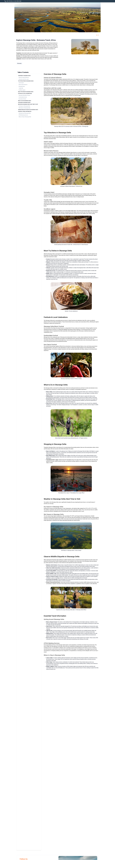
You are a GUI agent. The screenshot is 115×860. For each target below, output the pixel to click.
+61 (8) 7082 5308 (17, 1)
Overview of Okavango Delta (24, 75)
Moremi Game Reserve (23, 84)
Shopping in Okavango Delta (24, 102)
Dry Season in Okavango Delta (24, 106)
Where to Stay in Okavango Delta (25, 116)
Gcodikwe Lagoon (22, 89)
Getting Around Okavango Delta (25, 113)
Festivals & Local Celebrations (25, 93)
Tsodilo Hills (21, 88)
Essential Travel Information (24, 111)
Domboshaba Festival (23, 97)
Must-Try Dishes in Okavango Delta (25, 91)
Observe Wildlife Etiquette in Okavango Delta (28, 109)
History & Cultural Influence (24, 77)
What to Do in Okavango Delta (24, 100)
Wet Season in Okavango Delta (24, 107)
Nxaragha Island (22, 86)
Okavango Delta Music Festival (24, 95)
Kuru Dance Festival (22, 98)
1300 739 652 (9, 1)
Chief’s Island (21, 82)
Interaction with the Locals (24, 79)
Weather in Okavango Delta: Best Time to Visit (28, 104)
